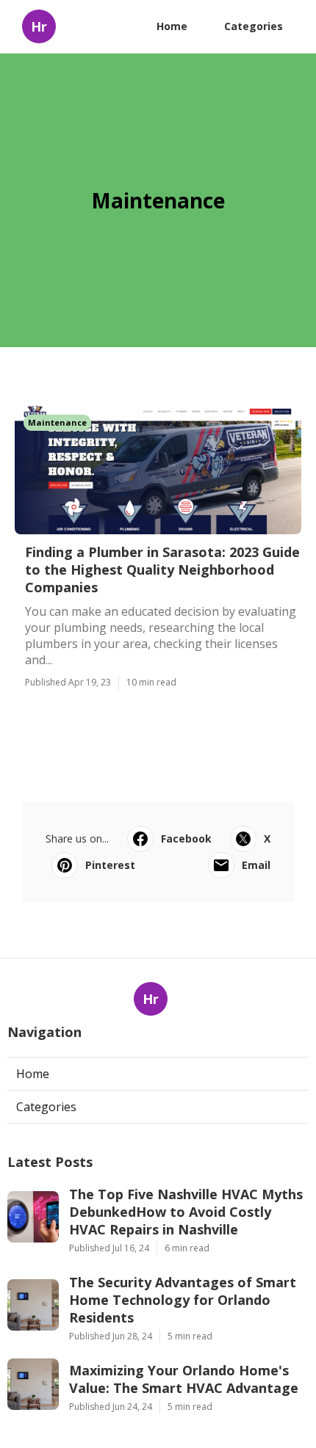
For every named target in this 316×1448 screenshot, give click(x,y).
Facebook (186, 838)
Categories (253, 26)
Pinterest (110, 865)
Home (172, 26)
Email (256, 865)
